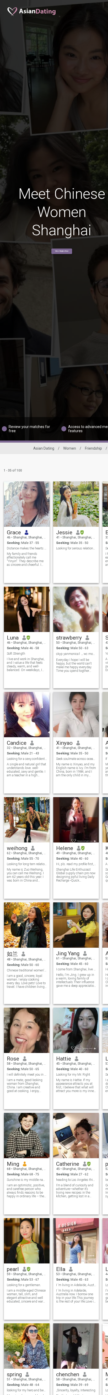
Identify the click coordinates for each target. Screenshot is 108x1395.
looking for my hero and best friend (27, 1390)
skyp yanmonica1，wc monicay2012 (76, 654)
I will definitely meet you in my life (27, 1074)
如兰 (12, 954)
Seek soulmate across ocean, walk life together (76, 759)
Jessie (64, 532)
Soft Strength (16, 653)
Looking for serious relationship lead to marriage (76, 548)
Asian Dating (43, 448)
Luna (13, 638)
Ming (13, 1164)
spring (14, 1374)
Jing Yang (67, 953)
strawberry (69, 638)
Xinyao (64, 743)
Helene (64, 848)
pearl (13, 1269)
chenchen (67, 1374)
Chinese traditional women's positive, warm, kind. (27, 970)
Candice (16, 743)
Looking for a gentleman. (24, 1285)
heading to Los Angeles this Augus (76, 1180)
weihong (17, 848)
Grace (14, 532)
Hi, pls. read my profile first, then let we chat (76, 864)
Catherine (67, 1164)
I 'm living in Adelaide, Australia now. (76, 1285)
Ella (60, 1269)
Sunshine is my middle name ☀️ (27, 1180)
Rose (13, 1059)
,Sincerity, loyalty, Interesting (75, 1390)
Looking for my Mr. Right (73, 1074)
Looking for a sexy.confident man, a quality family (27, 759)
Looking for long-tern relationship (27, 864)
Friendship (93, 448)
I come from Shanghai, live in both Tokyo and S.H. (76, 969)
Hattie (63, 1059)
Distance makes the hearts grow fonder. (27, 548)
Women (69, 448)
